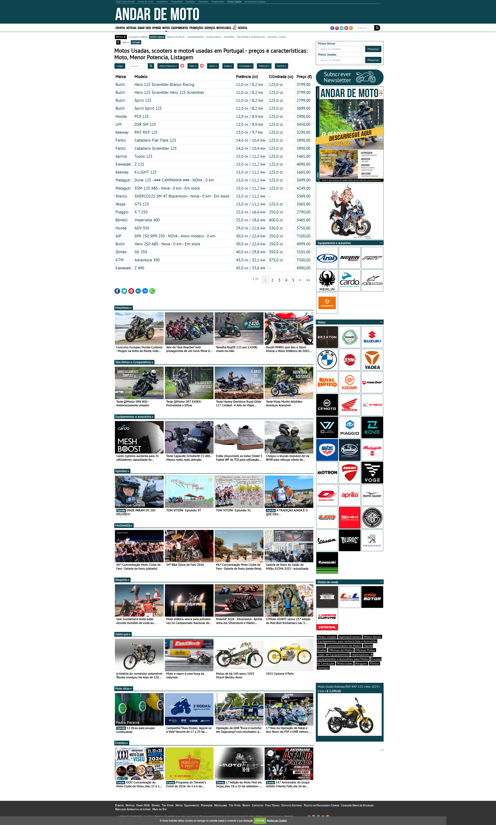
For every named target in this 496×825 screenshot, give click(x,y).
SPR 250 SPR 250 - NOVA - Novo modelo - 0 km (174, 236)
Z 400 (139, 267)
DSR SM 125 (145, 124)
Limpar (119, 65)
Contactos (257, 805)
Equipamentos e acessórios (133, 416)
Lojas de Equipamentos (333, 654)
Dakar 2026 (144, 27)
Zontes (121, 251)
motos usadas (157, 37)
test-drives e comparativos (251, 37)
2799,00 (303, 100)
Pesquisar (373, 49)
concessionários (195, 37)
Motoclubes (223, 27)
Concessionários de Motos (343, 646)
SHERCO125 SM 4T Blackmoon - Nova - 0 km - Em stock (181, 196)
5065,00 (303, 204)
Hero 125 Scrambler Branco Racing (164, 84)
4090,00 (303, 164)
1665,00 (303, 172)
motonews (229, 37)
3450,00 (303, 124)
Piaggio (121, 212)
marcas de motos (175, 37)
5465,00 (303, 156)
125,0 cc (276, 84)
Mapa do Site (159, 809)
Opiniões (121, 471)
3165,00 (303, 251)
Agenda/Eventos (350, 637)
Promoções (196, 27)
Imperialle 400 (147, 220)
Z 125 (139, 164)
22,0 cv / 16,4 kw (250, 212)
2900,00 (303, 116)
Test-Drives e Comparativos (133, 362)
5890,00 (303, 140)
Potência (263, 65)
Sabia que (121, 634)
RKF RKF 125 (146, 132)
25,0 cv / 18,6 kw (250, 220)
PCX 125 (141, 116)
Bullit (120, 84)
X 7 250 (140, 212)
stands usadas (213, 37)
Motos (179, 805)
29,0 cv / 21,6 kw (250, 228)
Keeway (122, 132)
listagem (136, 42)
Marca (212, 65)
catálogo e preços (138, 37)
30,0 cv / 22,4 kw (250, 236)
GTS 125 (141, 204)
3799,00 (303, 84)
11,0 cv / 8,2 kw (249, 84)
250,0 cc (276, 212)
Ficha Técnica (272, 805)
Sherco (121, 196)
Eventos (120, 27)
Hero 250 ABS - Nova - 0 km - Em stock (167, 243)
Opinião (156, 27)
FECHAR (260, 820)
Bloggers (361, 663)
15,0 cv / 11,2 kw (250, 156)
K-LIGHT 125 (145, 172)
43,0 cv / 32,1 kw (250, 260)
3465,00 (303, 220)
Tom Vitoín (168, 805)
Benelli (121, 220)
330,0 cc (276, 228)
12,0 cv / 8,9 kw (249, 116)
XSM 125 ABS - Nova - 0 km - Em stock (167, 188)
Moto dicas (122, 688)
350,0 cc (276, 251)
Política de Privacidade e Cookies (321, 805)
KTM (119, 260)
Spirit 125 (142, 100)
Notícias (130, 805)
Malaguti (123, 180)
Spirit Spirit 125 (148, 108)
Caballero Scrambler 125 (155, 148)
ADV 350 (141, 228)
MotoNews (122, 308)
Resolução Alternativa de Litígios (133, 809)
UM (118, 124)
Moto (192, 65)
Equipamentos (191, 805)
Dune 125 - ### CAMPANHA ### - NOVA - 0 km (174, 180)
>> (308, 280)
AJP (118, 236)
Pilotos (374, 663)
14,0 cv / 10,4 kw (250, 140)
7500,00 (303, 260)
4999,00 (303, 243)
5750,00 (303, 228)
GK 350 (140, 251)
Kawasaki (123, 164)
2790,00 (303, 212)
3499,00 (303, 180)
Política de (277, 820)
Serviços (323, 668)
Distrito (281, 65)
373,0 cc (276, 260)
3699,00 (303, 108)
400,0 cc (276, 220)
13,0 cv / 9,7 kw (249, 132)
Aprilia (121, 156)
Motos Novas (372, 637)
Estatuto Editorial (292, 805)
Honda (121, 116)
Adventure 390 (147, 260)
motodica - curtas (276, 37)
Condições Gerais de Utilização (357, 805)
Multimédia (122, 525)
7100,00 (303, 236)
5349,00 (303, 196)
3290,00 (303, 132)
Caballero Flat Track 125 (155, 140)
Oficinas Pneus (365, 650)
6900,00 (303, 267)
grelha (125, 42)
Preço (227, 65)
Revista (242, 27)
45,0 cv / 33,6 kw (250, 267)
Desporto (121, 580)
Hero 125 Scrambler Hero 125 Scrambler (169, 92)
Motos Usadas (327, 637)
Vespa (120, 204)
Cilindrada (244, 65)
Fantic (120, 140)
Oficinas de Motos (341, 650)
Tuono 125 (143, 156)
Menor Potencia (167, 65)
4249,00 (303, 188)
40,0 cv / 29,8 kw (250, 251)
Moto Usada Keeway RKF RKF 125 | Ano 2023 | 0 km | (349, 689)
